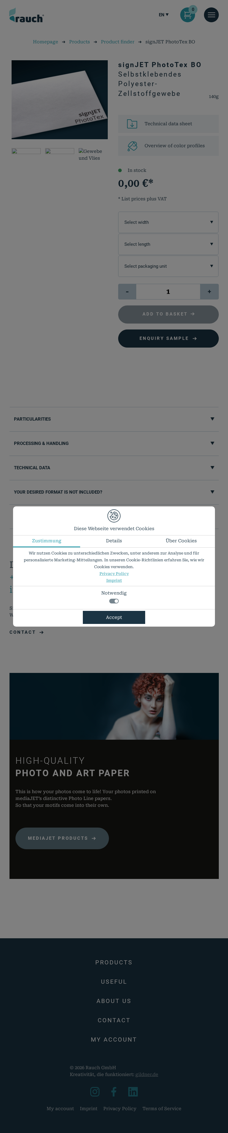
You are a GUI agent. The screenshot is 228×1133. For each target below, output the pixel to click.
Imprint (114, 580)
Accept (114, 617)
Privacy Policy (114, 573)
